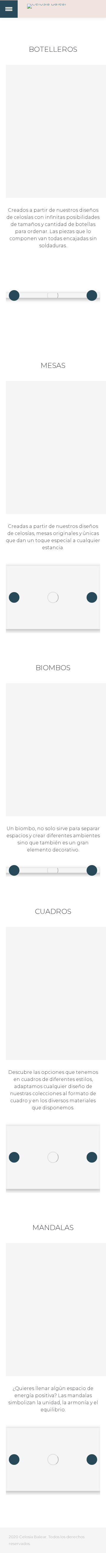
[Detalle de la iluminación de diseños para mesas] (53, 597)
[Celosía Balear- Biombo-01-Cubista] (53, 870)
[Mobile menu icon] (9, 9)
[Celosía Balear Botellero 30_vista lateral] (53, 295)
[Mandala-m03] (53, 1459)
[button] (14, 295)
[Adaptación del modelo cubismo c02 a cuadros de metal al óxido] (53, 1157)
